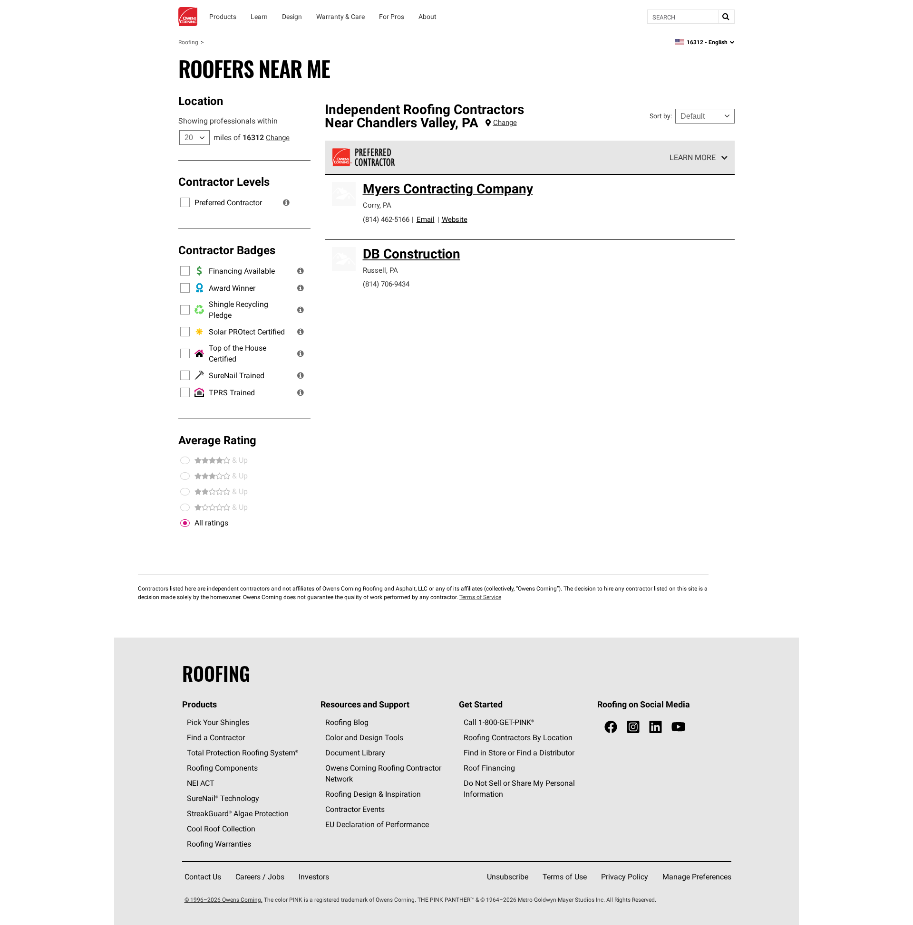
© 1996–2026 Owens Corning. (223, 899)
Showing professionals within (228, 120)
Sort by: (661, 116)
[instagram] (633, 727)
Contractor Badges (226, 250)
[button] (286, 202)
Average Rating (217, 440)
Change (278, 137)
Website (454, 219)
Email (426, 219)
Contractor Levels (224, 181)
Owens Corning (187, 16)
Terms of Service (480, 597)
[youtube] (678, 727)
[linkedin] (655, 727)
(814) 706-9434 (386, 283)
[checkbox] (185, 523)
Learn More (693, 157)
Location (200, 101)
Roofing (188, 42)
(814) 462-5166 (386, 219)
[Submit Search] (726, 17)
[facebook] (611, 727)
